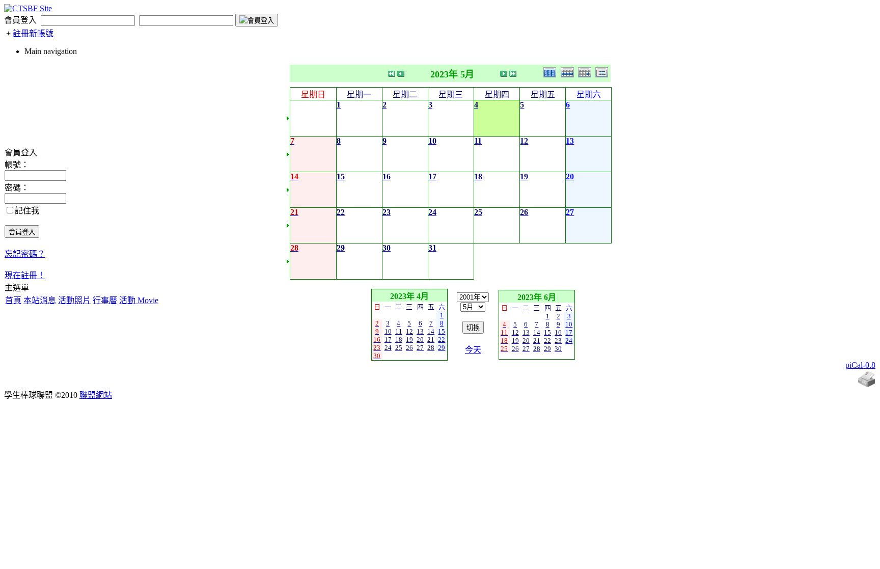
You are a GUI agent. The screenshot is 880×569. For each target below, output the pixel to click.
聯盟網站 (95, 395)
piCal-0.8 (860, 365)
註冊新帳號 (33, 33)
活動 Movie (138, 300)
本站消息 (39, 300)
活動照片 (74, 300)
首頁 (13, 300)
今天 (473, 349)
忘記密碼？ (25, 254)
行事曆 (105, 300)
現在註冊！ (25, 275)
